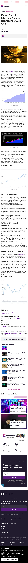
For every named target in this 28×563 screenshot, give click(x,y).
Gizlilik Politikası (4, 528)
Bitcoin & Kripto (12, 543)
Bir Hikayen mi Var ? (16, 519)
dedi (9, 248)
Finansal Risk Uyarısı (4, 533)
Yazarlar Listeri (20, 439)
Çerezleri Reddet (5, 559)
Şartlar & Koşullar (3, 519)
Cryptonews (3, 11)
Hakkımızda (4, 523)
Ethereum (10, 71)
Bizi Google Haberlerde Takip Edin (14, 339)
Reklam (13, 523)
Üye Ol (14, 477)
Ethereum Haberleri (9, 11)
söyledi (13, 213)
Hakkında (21, 542)
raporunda (21, 254)
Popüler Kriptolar (3, 543)
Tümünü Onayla (14, 559)
